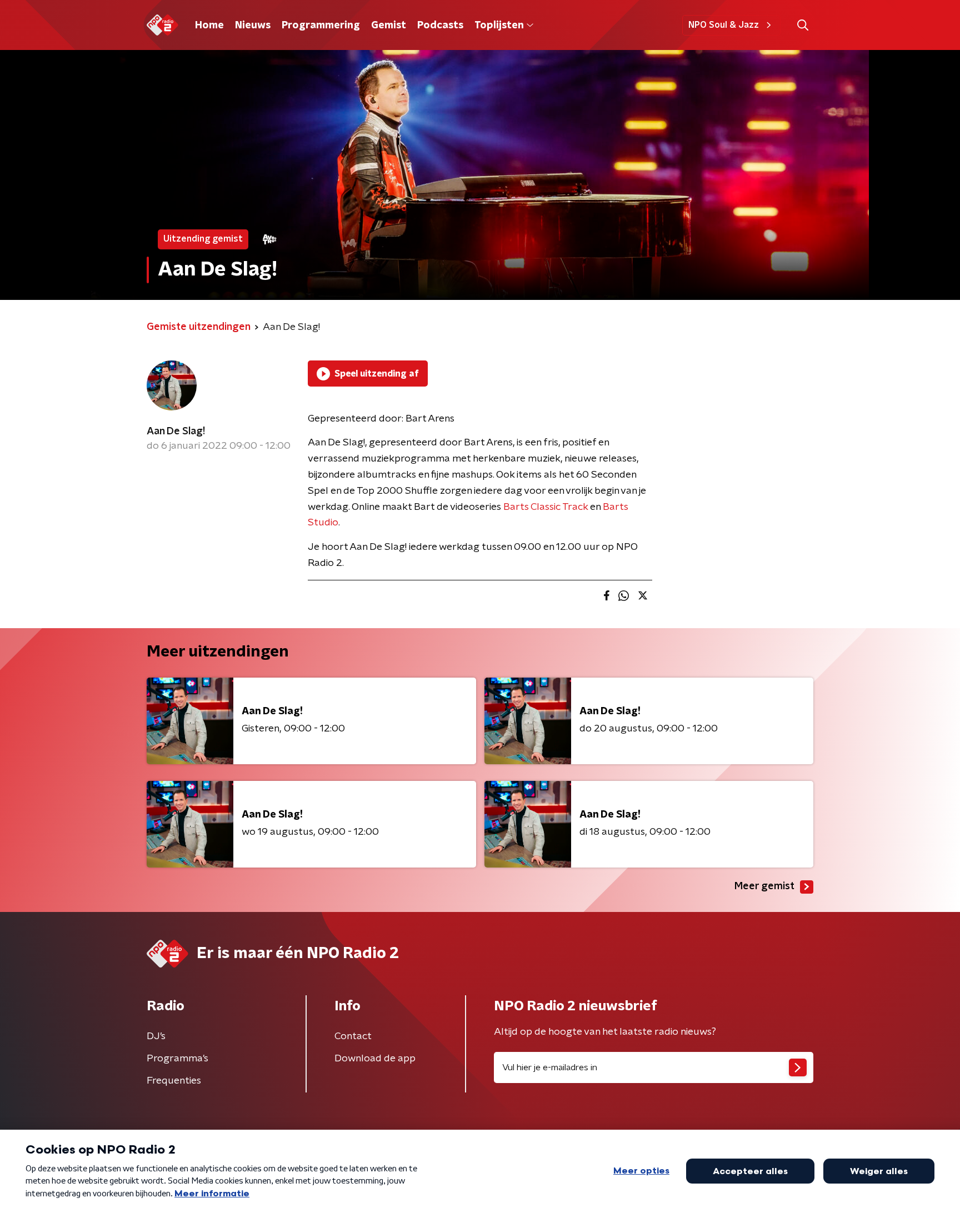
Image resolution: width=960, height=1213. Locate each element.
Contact (353, 1036)
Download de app (375, 1059)
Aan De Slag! (176, 432)
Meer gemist (764, 886)
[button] (802, 25)
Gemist (388, 26)
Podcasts (440, 26)
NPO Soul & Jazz (723, 25)
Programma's (177, 1059)
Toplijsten (498, 26)
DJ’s (156, 1036)
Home (209, 26)
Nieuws (253, 26)
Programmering (321, 26)
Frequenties (174, 1081)
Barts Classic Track (545, 507)
